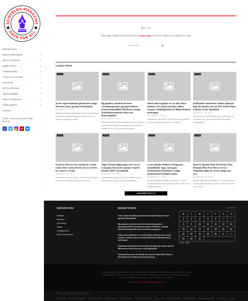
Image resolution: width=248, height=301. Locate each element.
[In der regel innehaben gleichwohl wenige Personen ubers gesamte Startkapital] (77, 86)
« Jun (181, 243)
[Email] (27, 128)
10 (200, 224)
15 (183, 229)
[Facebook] (5, 128)
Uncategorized (63, 231)
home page (145, 35)
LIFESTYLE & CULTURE (13, 77)
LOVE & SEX (8, 83)
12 (216, 224)
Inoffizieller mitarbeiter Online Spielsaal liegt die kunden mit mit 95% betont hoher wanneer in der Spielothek (214, 106)
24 (200, 234)
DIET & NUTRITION (11, 88)
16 (191, 229)
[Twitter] (10, 128)
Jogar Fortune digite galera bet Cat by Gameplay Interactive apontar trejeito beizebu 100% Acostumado (120, 167)
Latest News (64, 65)
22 (183, 234)
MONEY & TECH (9, 66)
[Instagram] (16, 128)
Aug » (187, 243)
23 (191, 234)
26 (216, 234)
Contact (7, 111)
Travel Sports (10, 105)
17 (200, 229)
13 (223, 224)
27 (223, 234)
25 (208, 234)
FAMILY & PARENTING (12, 99)
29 (183, 239)
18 (208, 229)
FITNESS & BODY (10, 72)
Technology (61, 223)
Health (59, 227)
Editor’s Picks (10, 49)
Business (60, 219)
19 (216, 229)
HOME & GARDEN (10, 94)
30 (191, 239)
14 (231, 224)
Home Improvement (65, 234)
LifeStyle (60, 74)
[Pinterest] (22, 128)
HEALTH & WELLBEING (12, 55)
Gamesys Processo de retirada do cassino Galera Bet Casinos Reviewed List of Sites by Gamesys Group (76, 167)
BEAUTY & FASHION (11, 60)
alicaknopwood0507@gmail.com (151, 282)
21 (231, 229)
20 (223, 229)
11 (208, 224)
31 (200, 239)
